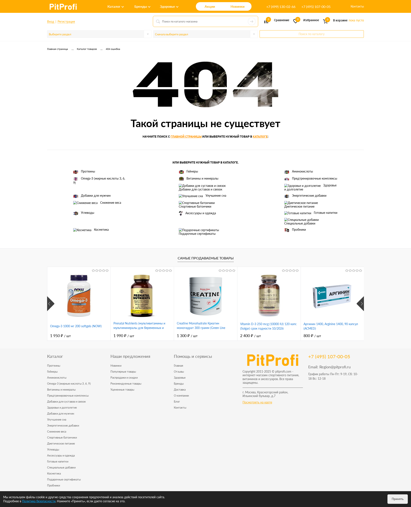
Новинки (115, 365)
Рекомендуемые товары (125, 383)
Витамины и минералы (202, 178)
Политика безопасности (38, 501)
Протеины (88, 171)
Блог (177, 401)
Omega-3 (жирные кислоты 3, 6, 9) (99, 180)
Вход (50, 21)
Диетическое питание (299, 206)
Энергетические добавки (309, 195)
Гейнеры (192, 171)
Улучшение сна (216, 195)
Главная (178, 365)
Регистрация (66, 21)
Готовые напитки (325, 212)
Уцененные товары (122, 389)
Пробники (299, 229)
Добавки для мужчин (96, 195)
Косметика (101, 229)
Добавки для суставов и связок (200, 189)
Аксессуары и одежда (200, 213)
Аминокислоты (302, 171)
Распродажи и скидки (124, 377)
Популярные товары (123, 371)
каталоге (260, 136)
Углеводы (87, 212)
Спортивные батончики (195, 206)
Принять (398, 499)
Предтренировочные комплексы (314, 178)
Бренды (179, 383)
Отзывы (179, 371)
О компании (181, 395)
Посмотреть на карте (257, 402)
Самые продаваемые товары (206, 258)
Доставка (180, 389)
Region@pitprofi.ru (335, 366)
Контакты (357, 6)
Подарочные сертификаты (197, 233)
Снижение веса (110, 202)
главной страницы (186, 136)
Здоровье (180, 377)
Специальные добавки (299, 223)
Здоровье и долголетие (310, 187)
